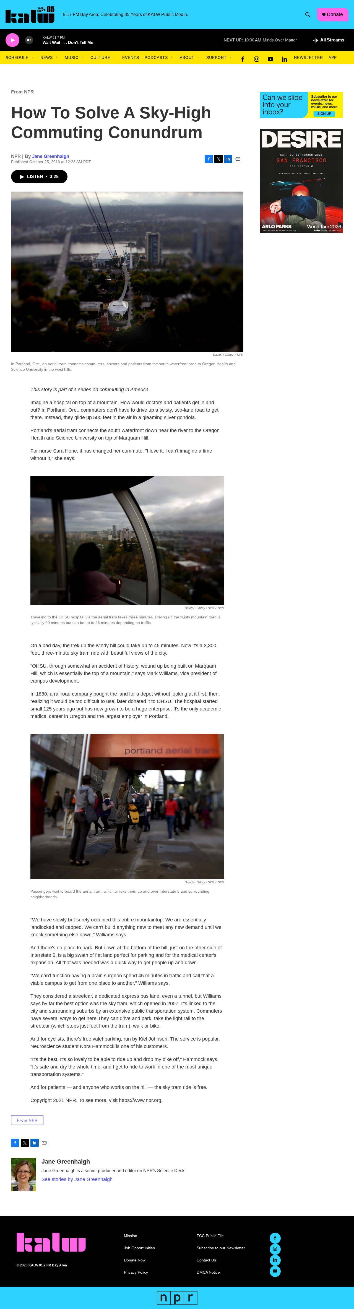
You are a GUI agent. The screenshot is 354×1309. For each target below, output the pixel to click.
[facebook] (243, 58)
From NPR (22, 92)
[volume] (29, 40)
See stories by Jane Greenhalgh (77, 1179)
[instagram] (257, 58)
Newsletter (308, 57)
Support (216, 57)
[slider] (38, 40)
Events (130, 57)
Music (72, 57)
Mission (130, 1236)
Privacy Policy (136, 1272)
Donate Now (134, 1260)
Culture (100, 57)
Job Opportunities (139, 1248)
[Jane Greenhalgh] (23, 1174)
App (333, 57)
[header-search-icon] (308, 14)
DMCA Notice (208, 1272)
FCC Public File (210, 1236)
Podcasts (156, 57)
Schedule (17, 57)
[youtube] (270, 58)
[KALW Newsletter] (301, 105)
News (46, 57)
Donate (335, 14)
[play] (12, 40)
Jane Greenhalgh (50, 156)
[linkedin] (284, 58)
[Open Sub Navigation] (32, 57)
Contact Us (206, 1260)
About (187, 57)
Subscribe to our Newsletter (221, 1248)
